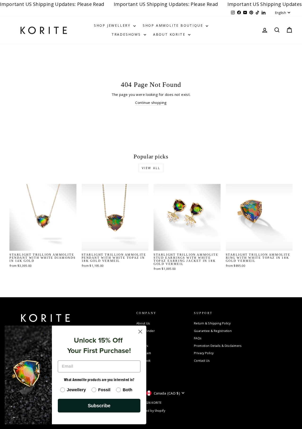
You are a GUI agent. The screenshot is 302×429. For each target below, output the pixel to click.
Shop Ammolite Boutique (174, 25)
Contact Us (202, 360)
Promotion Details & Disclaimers (218, 346)
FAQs (198, 338)
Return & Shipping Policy (212, 323)
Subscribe (99, 405)
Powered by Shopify (151, 411)
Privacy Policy (204, 353)
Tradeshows (127, 34)
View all (151, 168)
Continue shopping (151, 102)
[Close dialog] (140, 331)
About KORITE (170, 34)
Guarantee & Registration (213, 331)
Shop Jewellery (113, 25)
